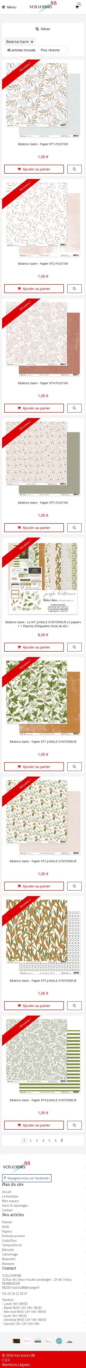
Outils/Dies (9, 1241)
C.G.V (6, 1360)
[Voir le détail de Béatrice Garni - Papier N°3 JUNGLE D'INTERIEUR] (74, 1005)
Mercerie (8, 1250)
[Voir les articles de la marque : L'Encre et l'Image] (48, 1342)
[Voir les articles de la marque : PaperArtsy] (69, 1341)
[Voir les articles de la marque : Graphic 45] (16, 1342)
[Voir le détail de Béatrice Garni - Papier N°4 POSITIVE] (74, 408)
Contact (7, 1210)
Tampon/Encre (12, 1245)
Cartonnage (10, 1254)
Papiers (7, 1231)
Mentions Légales (16, 1364)
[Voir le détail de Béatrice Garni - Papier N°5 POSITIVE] (74, 527)
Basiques (8, 1264)
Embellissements (13, 1236)
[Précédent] (62, 1140)
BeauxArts (9, 1259)
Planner (7, 1222)
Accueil (6, 1192)
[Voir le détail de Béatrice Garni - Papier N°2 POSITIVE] (74, 288)
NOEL (6, 1227)
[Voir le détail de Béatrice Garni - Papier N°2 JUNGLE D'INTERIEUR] (74, 886)
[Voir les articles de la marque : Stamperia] (27, 1343)
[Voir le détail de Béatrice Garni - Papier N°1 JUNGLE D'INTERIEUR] (74, 766)
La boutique (10, 1196)
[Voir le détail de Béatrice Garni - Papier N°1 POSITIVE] (74, 169)
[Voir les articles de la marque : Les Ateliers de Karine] (37, 1342)
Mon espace (10, 1201)
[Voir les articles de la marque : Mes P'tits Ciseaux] (59, 1343)
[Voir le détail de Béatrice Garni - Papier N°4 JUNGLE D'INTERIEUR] (74, 1125)
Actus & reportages (15, 1205)
